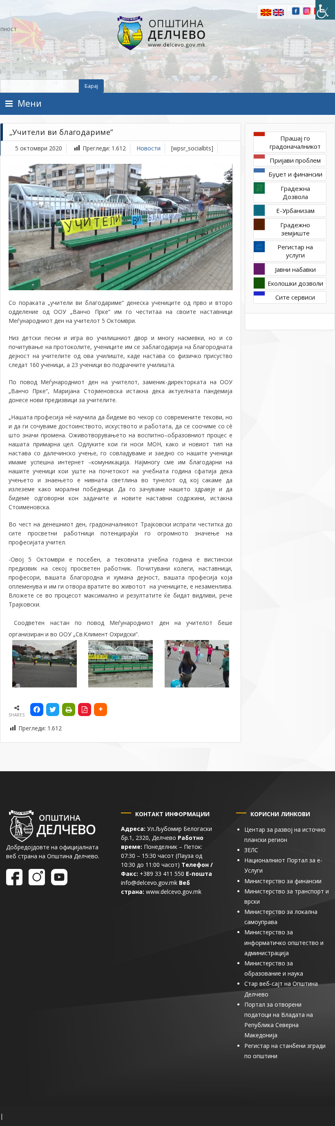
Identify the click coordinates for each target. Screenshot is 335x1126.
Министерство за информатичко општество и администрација (284, 942)
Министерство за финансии (283, 881)
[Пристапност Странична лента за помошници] (325, 10)
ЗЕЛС (251, 850)
